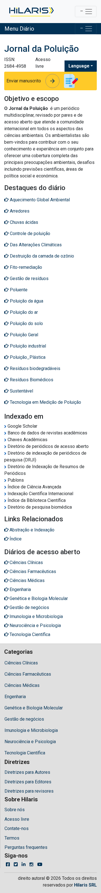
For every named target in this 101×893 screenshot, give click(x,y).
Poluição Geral (23, 334)
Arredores (19, 211)
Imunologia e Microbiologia (31, 730)
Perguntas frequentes (25, 847)
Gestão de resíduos (29, 278)
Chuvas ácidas (23, 222)
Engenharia (15, 696)
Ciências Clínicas (21, 663)
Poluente (18, 289)
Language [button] (78, 66)
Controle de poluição (29, 233)
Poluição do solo (26, 323)
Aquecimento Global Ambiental (39, 199)
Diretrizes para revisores (29, 791)
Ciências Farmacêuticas (27, 674)
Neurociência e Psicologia (30, 741)
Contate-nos (16, 828)
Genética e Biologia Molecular (33, 708)
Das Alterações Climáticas (35, 244)
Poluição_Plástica (27, 357)
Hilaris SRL (85, 885)
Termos (11, 838)
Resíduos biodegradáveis (34, 368)
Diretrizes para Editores (27, 781)
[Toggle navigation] (86, 11)
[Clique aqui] (31, 11)
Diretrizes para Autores (27, 772)
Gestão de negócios (24, 719)
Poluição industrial (27, 346)
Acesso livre (16, 819)
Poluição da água (26, 301)
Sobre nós (14, 809)
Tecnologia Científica (24, 753)
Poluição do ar (23, 312)
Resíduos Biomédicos (31, 379)
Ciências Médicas (22, 685)
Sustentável (21, 391)
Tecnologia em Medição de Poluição (45, 402)
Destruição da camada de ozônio (41, 256)
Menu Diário (19, 28)
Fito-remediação (25, 267)
